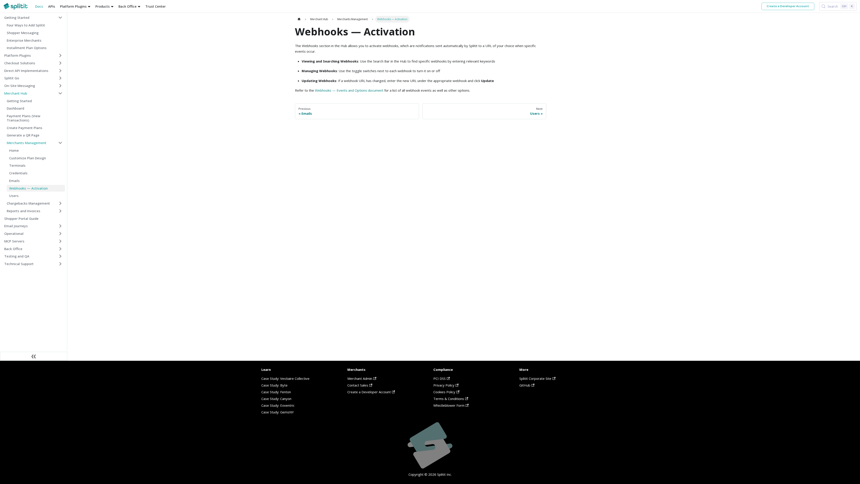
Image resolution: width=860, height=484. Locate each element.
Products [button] (102, 6)
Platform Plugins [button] (73, 6)
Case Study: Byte (274, 385)
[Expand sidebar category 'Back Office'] (60, 248)
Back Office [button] (127, 6)
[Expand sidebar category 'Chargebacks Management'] (60, 203)
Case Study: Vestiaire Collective (285, 378)
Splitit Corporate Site (535, 378)
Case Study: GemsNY (277, 412)
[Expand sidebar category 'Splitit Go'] (60, 78)
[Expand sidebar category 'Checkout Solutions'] (60, 63)
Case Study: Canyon (276, 398)
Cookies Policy (444, 392)
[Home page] (299, 19)
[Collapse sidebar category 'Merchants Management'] (60, 143)
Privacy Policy (443, 385)
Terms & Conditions (448, 398)
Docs (39, 6)
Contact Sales (357, 385)
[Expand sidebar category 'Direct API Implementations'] (60, 70)
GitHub (524, 385)
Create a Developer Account (788, 6)
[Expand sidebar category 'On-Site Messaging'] (60, 85)
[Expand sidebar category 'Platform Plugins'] (60, 55)
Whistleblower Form (448, 405)
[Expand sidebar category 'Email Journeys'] (60, 226)
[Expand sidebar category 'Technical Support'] (60, 264)
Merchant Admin (359, 378)
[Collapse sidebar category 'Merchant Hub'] (60, 93)
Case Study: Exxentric (278, 405)
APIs (51, 6)
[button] (33, 17)
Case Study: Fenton (276, 392)
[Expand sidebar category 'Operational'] (60, 233)
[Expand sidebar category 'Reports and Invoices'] (60, 210)
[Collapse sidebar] (33, 356)
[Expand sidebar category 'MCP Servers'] (60, 241)
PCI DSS (439, 378)
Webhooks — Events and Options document (349, 90)
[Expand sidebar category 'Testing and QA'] (60, 256)
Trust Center (155, 6)
